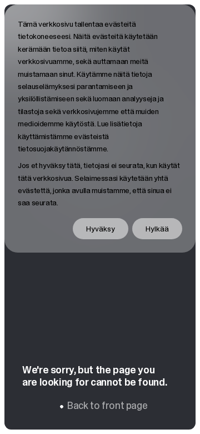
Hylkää (157, 229)
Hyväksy (100, 229)
